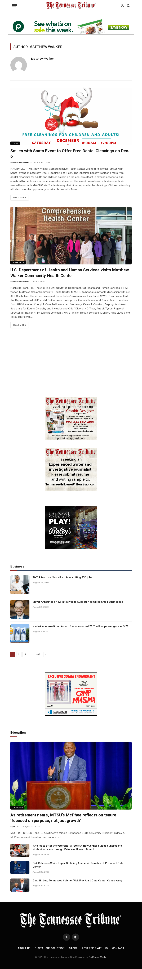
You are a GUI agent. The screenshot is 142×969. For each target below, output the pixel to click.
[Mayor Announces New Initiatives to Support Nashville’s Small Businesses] (19, 609)
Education (17, 808)
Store (73, 948)
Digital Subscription (50, 948)
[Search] (128, 5)
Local (15, 143)
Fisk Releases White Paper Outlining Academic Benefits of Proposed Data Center (78, 865)
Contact (118, 948)
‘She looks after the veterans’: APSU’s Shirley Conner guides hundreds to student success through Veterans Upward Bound (77, 847)
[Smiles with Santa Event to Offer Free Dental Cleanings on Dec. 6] (71, 116)
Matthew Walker (42, 58)
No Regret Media (97, 957)
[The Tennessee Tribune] (71, 5)
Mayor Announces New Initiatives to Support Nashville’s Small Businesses (78, 601)
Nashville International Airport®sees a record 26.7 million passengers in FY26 (80, 626)
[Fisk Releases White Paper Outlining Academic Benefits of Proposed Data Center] (19, 867)
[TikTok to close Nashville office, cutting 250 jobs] (19, 584)
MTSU (16, 826)
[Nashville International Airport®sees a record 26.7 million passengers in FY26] (19, 633)
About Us (24, 948)
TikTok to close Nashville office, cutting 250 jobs (62, 577)
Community (18, 263)
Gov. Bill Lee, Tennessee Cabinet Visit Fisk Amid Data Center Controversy (77, 880)
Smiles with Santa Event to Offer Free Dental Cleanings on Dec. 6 (69, 153)
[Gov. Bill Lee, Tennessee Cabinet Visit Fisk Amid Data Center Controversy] (19, 885)
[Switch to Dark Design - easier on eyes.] (122, 5)
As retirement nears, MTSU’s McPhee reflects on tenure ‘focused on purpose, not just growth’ (63, 818)
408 (38, 654)
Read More (19, 197)
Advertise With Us (95, 948)
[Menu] (14, 5)
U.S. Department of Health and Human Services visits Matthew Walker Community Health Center (69, 273)
